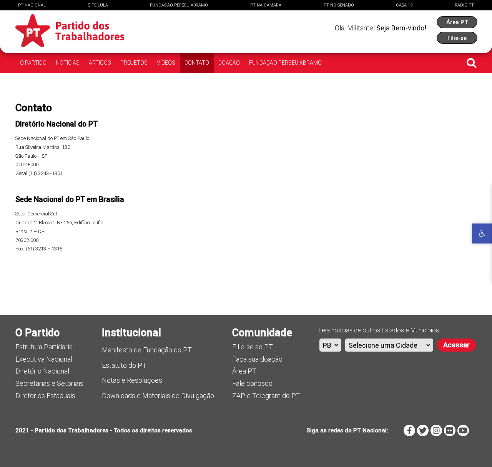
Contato (196, 63)
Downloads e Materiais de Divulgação (158, 396)
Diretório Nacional (42, 371)
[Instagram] (436, 430)
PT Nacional (32, 5)
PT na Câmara (265, 5)
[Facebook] (409, 430)
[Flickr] (449, 430)
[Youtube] (463, 430)
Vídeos (166, 63)
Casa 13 (404, 5)
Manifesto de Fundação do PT (147, 350)
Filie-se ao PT (252, 347)
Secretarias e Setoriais (49, 383)
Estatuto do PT (124, 365)
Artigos (100, 63)
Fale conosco (252, 383)
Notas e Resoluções (132, 380)
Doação (229, 63)
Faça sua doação (257, 359)
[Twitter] (423, 430)
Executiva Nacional (43, 359)
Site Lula (98, 5)
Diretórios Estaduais (45, 396)
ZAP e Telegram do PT (266, 396)
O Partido (33, 63)
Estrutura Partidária (44, 347)
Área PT (244, 371)
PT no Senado (339, 5)
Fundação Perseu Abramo (179, 5)
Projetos (134, 63)
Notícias (68, 63)
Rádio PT (464, 5)
